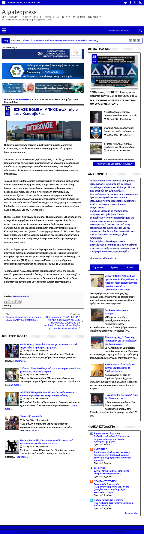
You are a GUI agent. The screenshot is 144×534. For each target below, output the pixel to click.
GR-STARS (100, 468)
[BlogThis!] (9, 302)
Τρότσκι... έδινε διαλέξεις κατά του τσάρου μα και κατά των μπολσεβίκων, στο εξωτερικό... (62, 40)
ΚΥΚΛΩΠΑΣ (100, 449)
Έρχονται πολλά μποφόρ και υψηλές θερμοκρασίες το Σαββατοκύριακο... (120, 368)
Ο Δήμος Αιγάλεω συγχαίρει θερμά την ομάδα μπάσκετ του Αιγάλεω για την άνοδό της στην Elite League (121, 130)
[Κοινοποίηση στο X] (12, 302)
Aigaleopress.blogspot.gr (107, 433)
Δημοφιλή (98, 267)
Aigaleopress (19, 12)
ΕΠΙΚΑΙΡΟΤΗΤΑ (21, 296)
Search (140, 30)
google (135, 2)
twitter (125, 2)
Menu (4, 2)
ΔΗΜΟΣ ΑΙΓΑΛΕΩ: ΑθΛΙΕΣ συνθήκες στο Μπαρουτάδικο (119, 145)
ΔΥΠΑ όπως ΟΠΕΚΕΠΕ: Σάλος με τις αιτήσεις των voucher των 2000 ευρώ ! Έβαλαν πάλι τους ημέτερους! (114, 94)
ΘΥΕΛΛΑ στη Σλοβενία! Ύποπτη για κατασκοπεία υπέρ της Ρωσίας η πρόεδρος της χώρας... (112, 439)
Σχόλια (114, 267)
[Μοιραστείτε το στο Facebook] (16, 302)
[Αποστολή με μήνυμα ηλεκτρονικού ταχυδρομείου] (5, 302)
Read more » (20, 361)
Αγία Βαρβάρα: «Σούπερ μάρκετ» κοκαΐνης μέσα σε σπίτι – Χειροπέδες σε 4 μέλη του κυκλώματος (120, 114)
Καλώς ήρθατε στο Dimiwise (109, 500)
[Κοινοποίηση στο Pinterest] (20, 302)
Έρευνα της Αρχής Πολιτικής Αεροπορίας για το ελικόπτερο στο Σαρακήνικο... (120, 340)
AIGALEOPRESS (133, 531)
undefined (43, 351)
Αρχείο (130, 267)
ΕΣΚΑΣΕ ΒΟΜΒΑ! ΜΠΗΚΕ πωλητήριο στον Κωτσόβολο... (46, 112)
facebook (130, 2)
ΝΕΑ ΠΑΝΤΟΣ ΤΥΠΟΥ (105, 481)
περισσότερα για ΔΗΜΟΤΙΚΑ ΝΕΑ (114, 164)
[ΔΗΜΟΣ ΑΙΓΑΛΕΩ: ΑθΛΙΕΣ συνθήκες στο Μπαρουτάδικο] (96, 148)
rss (140, 2)
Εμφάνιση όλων (132, 513)
